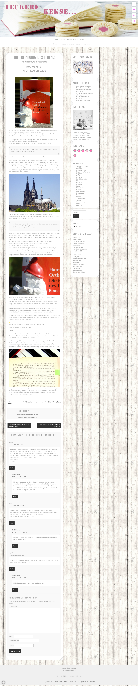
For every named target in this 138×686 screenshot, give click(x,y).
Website (11, 645)
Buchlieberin (16, 475)
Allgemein (28, 402)
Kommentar (13, 606)
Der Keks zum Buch (82, 179)
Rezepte (78, 196)
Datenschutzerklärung (69, 669)
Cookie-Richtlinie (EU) (69, 670)
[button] (3, 682)
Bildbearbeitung (81, 170)
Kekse (78, 44)
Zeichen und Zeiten (79, 272)
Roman (10, 403)
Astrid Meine (78, 676)
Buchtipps (79, 177)
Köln (49, 402)
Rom (58, 402)
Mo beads (76, 262)
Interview (79, 184)
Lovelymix (76, 257)
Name (11, 636)
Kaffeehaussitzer (78, 247)
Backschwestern (78, 239)
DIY (77, 181)
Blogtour (79, 174)
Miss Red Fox (77, 260)
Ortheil (54, 402)
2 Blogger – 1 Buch (82, 167)
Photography (80, 193)
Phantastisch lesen (78, 264)
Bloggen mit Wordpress (83, 172)
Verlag (78, 204)
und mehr (87, 44)
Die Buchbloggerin (78, 243)
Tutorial (78, 200)
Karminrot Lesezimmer (80, 249)
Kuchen (78, 189)
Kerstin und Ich (77, 251)
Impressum (69, 667)
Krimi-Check (79, 188)
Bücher (35, 402)
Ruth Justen (76, 268)
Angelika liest (77, 237)
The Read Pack (77, 266)
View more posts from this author (27, 417)
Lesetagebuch (80, 191)
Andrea (11, 442)
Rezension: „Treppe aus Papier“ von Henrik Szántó (84, 87)
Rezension (79, 195)
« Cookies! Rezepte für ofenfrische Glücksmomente (19, 425)
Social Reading (80, 198)
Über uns (56, 44)
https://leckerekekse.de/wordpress (27, 414)
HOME (48, 44)
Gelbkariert (76, 245)
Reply (11, 468)
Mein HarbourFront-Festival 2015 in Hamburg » (50, 425)
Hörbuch (79, 182)
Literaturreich (77, 255)
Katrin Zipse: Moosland (83, 100)
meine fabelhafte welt (79, 258)
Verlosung (79, 205)
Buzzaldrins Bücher (79, 241)
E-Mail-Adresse (14, 641)
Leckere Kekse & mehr (60, 682)
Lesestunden (77, 253)
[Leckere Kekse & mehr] (69, 35)
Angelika (11, 553)
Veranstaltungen (81, 202)
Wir (83, 134)
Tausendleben (77, 270)
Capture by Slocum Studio (87, 682)
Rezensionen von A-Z (67, 44)
